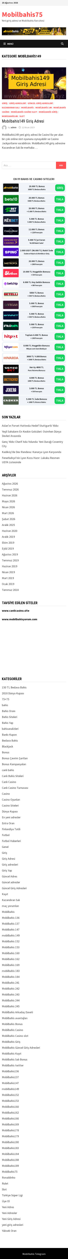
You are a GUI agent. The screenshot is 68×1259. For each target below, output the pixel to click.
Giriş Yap (7, 870)
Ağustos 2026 (10, 483)
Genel (5, 847)
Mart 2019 (8, 578)
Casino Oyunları (11, 799)
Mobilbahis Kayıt (11, 1053)
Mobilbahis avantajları (15, 1018)
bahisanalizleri (10, 729)
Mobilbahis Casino (12, 1030)
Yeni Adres (8, 1207)
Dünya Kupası (10, 811)
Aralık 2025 (8, 525)
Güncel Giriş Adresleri (40, 103)
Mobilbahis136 (10, 1071)
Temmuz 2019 (10, 560)
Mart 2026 (8, 513)
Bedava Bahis (10, 740)
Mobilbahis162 (10, 1112)
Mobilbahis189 (10, 1166)
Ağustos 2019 (10, 554)
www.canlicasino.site (15, 610)
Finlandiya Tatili (11, 829)
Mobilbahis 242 (10, 988)
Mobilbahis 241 (10, 982)
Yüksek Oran (9, 1231)
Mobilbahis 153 (10, 947)
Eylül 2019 (8, 548)
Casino (6, 793)
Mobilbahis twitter (13, 1065)
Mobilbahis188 (10, 1160)
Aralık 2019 (8, 537)
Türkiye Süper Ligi (12, 1195)
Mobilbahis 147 (10, 929)
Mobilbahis (27, 107)
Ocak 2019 (8, 584)
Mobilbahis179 (10, 1136)
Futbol (5, 835)
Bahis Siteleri (9, 717)
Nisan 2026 (8, 507)
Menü (10, 43)
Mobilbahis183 (10, 1148)
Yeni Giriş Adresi (11, 1219)
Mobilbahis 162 (10, 959)
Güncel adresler (11, 882)
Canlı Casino (9, 782)
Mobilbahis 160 (10, 953)
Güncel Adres (9, 876)
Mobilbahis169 (10, 1124)
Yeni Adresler (9, 1213)
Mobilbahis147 (10, 1083)
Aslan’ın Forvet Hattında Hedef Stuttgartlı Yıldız (30, 425)
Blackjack (7, 746)
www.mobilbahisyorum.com (19, 619)
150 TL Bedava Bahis (14, 687)
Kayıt (5, 894)
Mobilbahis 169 (10, 965)
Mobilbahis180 (10, 1142)
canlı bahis (8, 770)
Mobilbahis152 (10, 1095)
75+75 (5, 699)
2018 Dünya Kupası (13, 693)
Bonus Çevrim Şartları (15, 758)
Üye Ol (6, 1201)
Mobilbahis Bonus (12, 1024)
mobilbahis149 (10, 116)
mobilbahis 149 (43, 107)
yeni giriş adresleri (12, 1225)
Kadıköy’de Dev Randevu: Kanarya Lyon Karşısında (31, 452)
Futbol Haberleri (11, 841)
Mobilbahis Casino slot (24, 111)
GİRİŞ (60, 188)
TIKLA (59, 199)
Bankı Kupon (9, 734)
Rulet (5, 1183)
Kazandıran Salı (10, 107)
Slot (22, 116)
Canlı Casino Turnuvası (15, 788)
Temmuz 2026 (10, 489)
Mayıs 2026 (8, 501)
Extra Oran (8, 823)
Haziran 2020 (9, 531)
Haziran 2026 (9, 495)
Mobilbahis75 (22, 14)
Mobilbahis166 (10, 1118)
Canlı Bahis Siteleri (13, 776)
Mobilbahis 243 (10, 994)
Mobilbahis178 (10, 1130)
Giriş (4, 103)
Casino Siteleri (10, 805)
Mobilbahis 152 (10, 941)
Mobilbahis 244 (10, 1000)
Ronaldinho (8, 1177)
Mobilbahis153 (10, 1101)
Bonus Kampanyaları (14, 764)
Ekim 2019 (8, 542)
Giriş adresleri (17, 103)
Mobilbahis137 (10, 1077)
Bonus (5, 752)
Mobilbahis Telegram (34, 1253)
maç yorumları (10, 906)
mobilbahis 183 (11, 971)
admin (13, 127)
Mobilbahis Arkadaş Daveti (17, 1012)
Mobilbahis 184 (10, 977)
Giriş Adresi (8, 858)
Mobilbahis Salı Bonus (14, 1059)
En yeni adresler (11, 817)
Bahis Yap (7, 723)
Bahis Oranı (8, 711)
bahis (5, 705)
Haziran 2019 (9, 566)
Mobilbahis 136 (10, 918)
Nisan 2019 (8, 572)
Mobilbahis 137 (10, 923)
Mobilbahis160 (10, 1106)
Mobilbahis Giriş (48, 111)
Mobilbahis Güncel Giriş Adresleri (21, 1047)
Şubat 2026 (8, 519)
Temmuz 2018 (10, 590)
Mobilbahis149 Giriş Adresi (23, 121)
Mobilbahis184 (10, 1154)
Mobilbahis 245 (10, 1006)
